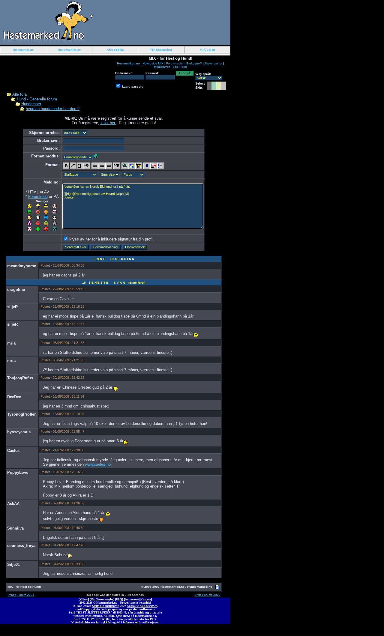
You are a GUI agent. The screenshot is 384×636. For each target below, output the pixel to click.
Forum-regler (175, 63)
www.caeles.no (98, 464)
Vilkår (84, 599)
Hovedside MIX (153, 63)
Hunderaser (31, 104)
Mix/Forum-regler (102, 599)
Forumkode (38, 196)
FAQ (119, 599)
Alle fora (19, 94)
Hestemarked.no (128, 63)
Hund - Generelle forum (37, 99)
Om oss (146, 599)
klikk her (108, 123)
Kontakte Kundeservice (142, 606)
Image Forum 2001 (21, 594)
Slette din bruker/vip (105, 606)
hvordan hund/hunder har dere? (53, 108)
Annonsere (132, 599)
